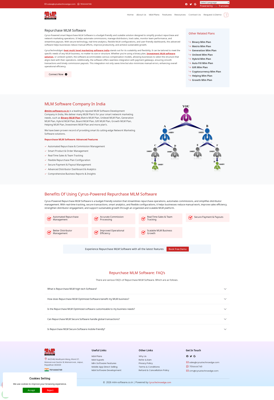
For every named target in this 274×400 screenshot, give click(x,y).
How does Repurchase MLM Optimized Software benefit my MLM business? (88, 299)
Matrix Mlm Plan (201, 46)
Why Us (142, 356)
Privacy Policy (146, 363)
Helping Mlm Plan (202, 75)
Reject (50, 390)
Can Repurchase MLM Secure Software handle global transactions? (83, 319)
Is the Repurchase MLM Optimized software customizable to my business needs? (91, 309)
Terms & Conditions (149, 366)
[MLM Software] (50, 351)
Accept (31, 390)
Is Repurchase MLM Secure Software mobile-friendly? (76, 329)
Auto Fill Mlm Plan (202, 63)
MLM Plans (154, 14)
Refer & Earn (145, 359)
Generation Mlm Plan (204, 50)
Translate (224, 5)
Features (167, 14)
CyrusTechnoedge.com (160, 382)
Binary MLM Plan (71, 117)
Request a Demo (213, 14)
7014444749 (85, 4)
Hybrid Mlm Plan (201, 58)
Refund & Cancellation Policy (154, 370)
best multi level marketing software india (86, 50)
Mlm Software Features (104, 363)
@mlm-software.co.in (57, 110)
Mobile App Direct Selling (104, 366)
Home (130, 14)
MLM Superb (98, 359)
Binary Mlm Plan (201, 42)
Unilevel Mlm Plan (202, 54)
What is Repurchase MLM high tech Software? (72, 288)
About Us (141, 14)
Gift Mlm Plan (200, 67)
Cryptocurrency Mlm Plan (206, 71)
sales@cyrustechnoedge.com (61, 4)
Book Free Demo (178, 249)
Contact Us (195, 14)
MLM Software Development (106, 370)
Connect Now (56, 74)
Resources (180, 14)
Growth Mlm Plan (202, 80)
